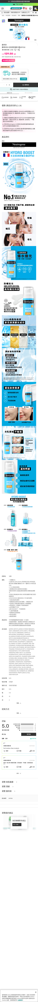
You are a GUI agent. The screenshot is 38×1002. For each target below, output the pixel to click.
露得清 (4, 45)
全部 (3, 738)
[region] (19, 996)
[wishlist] (15, 49)
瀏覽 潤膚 (6, 787)
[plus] (9, 85)
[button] (35, 8)
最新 (6, 738)
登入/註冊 (15, 824)
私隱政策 (20, 1000)
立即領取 (23, 79)
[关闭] (36, 992)
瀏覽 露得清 (7, 791)
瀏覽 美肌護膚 (8, 782)
